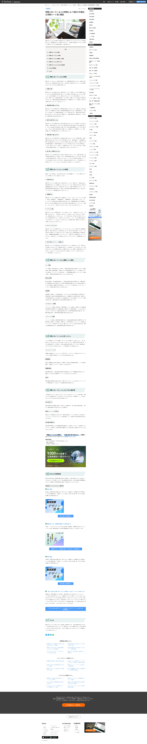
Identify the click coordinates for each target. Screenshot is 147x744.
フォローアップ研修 (93, 140)
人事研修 (91, 113)
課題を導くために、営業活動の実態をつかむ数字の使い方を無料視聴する (65, 549)
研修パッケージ (110, 1)
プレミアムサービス (54, 725)
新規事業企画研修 (92, 197)
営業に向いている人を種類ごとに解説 (56, 58)
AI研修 (90, 169)
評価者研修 (91, 205)
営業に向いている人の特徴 (54, 52)
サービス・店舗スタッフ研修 (94, 98)
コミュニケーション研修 (93, 121)
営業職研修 (48, 8)
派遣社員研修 (91, 39)
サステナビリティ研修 (93, 186)
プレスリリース (77, 730)
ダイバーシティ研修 (93, 180)
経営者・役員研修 (92, 27)
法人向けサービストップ (73, 716)
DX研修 (90, 174)
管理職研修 (91, 22)
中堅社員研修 (91, 19)
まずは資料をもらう (73, 705)
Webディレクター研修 (93, 65)
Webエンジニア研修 (93, 73)
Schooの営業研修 (52, 68)
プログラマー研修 (92, 110)
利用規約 (52, 729)
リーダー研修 (91, 36)
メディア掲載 (77, 732)
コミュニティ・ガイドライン (55, 730)
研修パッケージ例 (66, 727)
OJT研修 (91, 129)
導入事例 (116, 1)
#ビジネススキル (58, 18)
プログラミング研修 (93, 166)
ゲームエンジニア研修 (93, 80)
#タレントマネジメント (49, 18)
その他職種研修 (92, 107)
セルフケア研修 (92, 203)
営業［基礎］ (49, 489)
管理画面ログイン (132, 1)
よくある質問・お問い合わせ (55, 727)
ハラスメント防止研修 (93, 132)
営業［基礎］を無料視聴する (65, 516)
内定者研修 (91, 30)
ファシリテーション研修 (93, 155)
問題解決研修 (91, 183)
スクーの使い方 (45, 730)
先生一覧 (44, 732)
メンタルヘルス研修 (93, 157)
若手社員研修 (91, 16)
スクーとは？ (45, 729)
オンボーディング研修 (93, 191)
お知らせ (44, 727)
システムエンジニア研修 (93, 83)
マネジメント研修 (92, 135)
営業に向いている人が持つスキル (55, 61)
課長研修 (91, 42)
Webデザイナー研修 (93, 95)
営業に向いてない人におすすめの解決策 (57, 65)
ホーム (44, 725)
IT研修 (90, 138)
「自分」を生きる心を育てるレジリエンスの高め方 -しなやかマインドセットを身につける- (66, 591)
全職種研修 (91, 10)
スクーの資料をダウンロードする (69, 436)
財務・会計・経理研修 (93, 67)
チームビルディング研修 (93, 126)
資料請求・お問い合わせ (141, 1)
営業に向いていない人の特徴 (54, 55)
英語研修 (91, 194)
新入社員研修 (91, 13)
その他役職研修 (92, 33)
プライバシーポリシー (54, 732)
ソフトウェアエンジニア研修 (94, 85)
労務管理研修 (91, 188)
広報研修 (91, 52)
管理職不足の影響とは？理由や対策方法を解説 (55, 661)
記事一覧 (44, 734)
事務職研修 (91, 55)
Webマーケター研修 (93, 49)
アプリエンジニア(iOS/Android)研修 (94, 77)
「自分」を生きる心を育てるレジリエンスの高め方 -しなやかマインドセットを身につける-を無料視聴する (65, 609)
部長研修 (91, 25)
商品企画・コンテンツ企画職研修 (94, 61)
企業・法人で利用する (67, 725)
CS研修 (90, 172)
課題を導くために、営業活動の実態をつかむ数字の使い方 (59, 524)
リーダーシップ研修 (93, 123)
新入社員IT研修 (92, 200)
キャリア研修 (91, 177)
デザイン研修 (91, 163)
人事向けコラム (66, 729)
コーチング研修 (92, 143)
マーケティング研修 (93, 160)
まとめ (50, 71)
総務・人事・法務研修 (93, 70)
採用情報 (76, 729)
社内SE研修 (91, 92)
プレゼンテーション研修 (93, 152)
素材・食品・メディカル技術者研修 (94, 104)
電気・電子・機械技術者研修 (94, 100)
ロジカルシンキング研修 (93, 146)
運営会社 (76, 725)
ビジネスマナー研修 (93, 118)
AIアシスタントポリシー (54, 734)
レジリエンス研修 (92, 149)
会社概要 (76, 727)
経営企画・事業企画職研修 (94, 58)
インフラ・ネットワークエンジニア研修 (94, 89)
